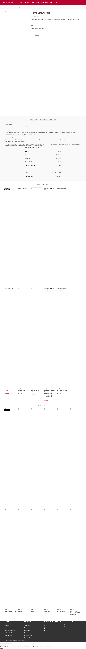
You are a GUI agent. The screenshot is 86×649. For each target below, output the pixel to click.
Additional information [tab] (48, 119)
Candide (20, 611)
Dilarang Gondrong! (23, 390)
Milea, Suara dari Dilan (10, 611)
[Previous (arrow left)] (1, 645)
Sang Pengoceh (61, 611)
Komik (37, 2)
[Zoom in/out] (10, 643)
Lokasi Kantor (27, 630)
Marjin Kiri (44, 28)
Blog (25, 627)
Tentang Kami (27, 625)
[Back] (4, 7)
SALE (56, 2)
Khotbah (33, 611)
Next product (82, 7)
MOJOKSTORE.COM (12, 640)
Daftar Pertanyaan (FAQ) (10, 630)
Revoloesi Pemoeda (62, 390)
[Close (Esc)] (1, 643)
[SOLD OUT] (10, 237)
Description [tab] (34, 119)
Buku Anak (44, 2)
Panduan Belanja (8, 635)
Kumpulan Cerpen (21, 6)
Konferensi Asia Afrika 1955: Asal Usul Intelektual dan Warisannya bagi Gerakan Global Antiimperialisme (49, 394)
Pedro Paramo (47, 611)
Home (9, 6)
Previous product (78, 7)
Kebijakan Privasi (28, 635)
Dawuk (6, 390)
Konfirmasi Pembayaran (10, 632)
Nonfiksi (26, 2)
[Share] (4, 643)
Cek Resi (7, 627)
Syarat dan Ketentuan (29, 637)
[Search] (78, 3)
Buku (13, 6)
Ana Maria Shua (37, 28)
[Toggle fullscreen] (7, 643)
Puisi (32, 2)
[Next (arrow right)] (4, 645)
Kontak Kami (27, 632)
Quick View (7, 388)
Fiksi (20, 2)
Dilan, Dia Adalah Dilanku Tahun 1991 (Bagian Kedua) (75, 612)
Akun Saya (7, 625)
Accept (1, 648)
